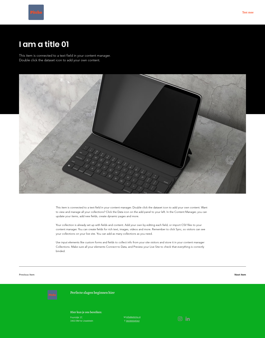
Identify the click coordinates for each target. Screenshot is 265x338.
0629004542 (133, 321)
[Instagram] (180, 319)
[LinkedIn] (188, 319)
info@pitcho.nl (133, 317)
